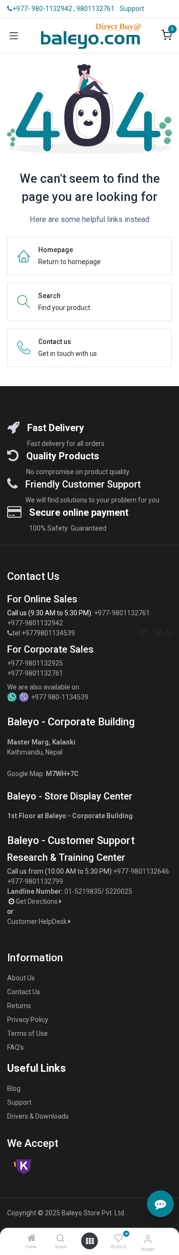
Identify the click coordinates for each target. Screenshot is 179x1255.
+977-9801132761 (122, 613)
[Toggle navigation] (14, 35)
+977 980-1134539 (59, 697)
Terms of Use (27, 1033)
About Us (21, 978)
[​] (9, 633)
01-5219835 (82, 891)
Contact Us (23, 992)
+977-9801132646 (141, 871)
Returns (19, 1006)
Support (132, 8)
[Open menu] (90, 1241)
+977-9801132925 (35, 663)
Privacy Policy (27, 1019)
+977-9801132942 (35, 623)
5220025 (118, 891)
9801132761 (95, 8)
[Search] (60, 1239)
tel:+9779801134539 (43, 633)
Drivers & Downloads (38, 1116)
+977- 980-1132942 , (43, 8)
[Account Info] (147, 1238)
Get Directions (37, 901)
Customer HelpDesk (37, 921)
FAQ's (15, 1047)
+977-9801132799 (35, 881)
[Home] (31, 1239)
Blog (14, 1088)
